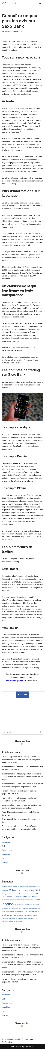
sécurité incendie (32, 915)
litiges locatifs (29, 899)
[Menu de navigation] (40, 3)
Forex (21, 896)
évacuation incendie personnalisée (12, 921)
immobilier (6, 854)
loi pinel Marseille (13, 908)
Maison (5, 863)
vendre (34, 918)
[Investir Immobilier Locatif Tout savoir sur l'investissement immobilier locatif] (9, 3)
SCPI (7, 915)
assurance (6, 842)
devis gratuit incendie (8, 894)
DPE (37, 894)
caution (32, 890)
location (8, 904)
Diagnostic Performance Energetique (25, 894)
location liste (27, 904)
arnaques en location (33, 886)
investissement (6, 899)
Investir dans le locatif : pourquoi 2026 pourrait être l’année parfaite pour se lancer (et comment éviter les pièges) (22, 777)
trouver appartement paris (23, 918)
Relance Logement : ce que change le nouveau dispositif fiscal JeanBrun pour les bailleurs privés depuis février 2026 (21, 760)
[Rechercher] (40, 732)
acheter (13, 886)
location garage (18, 904)
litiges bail (22, 899)
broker (24, 582)
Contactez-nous (28, 1039)
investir (35, 896)
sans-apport (35, 911)
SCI (4, 914)
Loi (3, 858)
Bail (3, 846)
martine (8, 31)
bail (11, 889)
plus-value (18, 911)
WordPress (30, 1046)
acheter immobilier (21, 886)
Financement (7, 850)
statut (24, 915)
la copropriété (15, 899)
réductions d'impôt (26, 911)
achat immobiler (6, 886)
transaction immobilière (8, 918)
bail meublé (24, 890)
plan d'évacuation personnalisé (28, 908)
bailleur (15, 890)
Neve (12, 1046)
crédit (38, 890)
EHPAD (4, 896)
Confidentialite (7, 1042)
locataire (37, 900)
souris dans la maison (16, 915)
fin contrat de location (13, 896)
